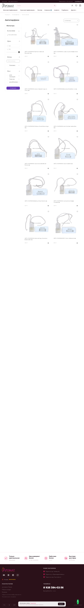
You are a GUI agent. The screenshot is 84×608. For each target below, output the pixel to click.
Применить (13, 88)
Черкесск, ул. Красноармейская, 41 (55, 574)
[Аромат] (8, 5)
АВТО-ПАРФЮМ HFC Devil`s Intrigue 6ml (65, 238)
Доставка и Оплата (7, 587)
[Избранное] (76, 5)
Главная (7, 14)
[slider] (19, 52)
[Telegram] (13, 575)
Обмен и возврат (6, 589)
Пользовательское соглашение (9, 596)
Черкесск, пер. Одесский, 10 (53, 577)
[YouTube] (4, 575)
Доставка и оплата (13, 1)
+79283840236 (78, 1)
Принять (61, 604)
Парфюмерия (15, 14)
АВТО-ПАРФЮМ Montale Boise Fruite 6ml (36, 201)
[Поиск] (55, 5)
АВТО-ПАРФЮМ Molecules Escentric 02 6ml (65, 89)
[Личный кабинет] (72, 5)
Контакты (4, 1)
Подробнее (33, 603)
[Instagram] (18, 575)
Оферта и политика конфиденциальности (11, 594)
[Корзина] (80, 5)
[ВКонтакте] (8, 575)
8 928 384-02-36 (53, 587)
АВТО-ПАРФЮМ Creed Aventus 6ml (63, 163)
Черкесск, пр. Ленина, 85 (52, 571)
